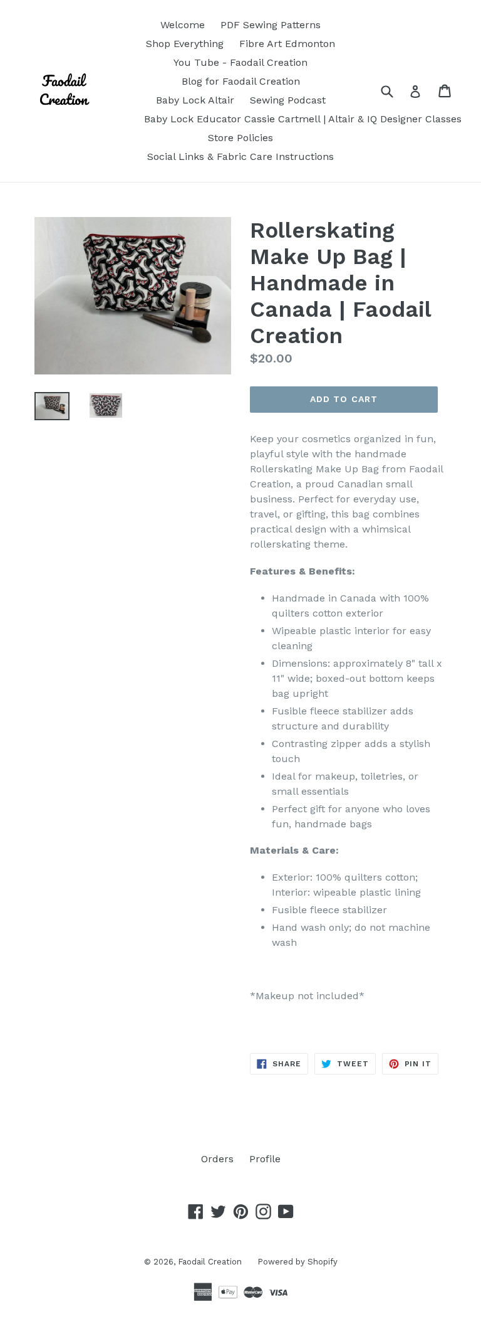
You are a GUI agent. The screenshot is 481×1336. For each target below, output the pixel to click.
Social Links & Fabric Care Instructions (240, 156)
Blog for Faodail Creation (241, 81)
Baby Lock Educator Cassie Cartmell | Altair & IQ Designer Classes (303, 119)
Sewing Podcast (288, 100)
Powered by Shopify (297, 1261)
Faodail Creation (210, 1261)
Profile (265, 1159)
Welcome (182, 25)
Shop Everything (185, 44)
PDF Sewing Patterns (270, 25)
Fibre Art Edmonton (287, 44)
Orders (217, 1159)
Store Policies (240, 138)
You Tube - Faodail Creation (240, 62)
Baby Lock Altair (195, 100)
